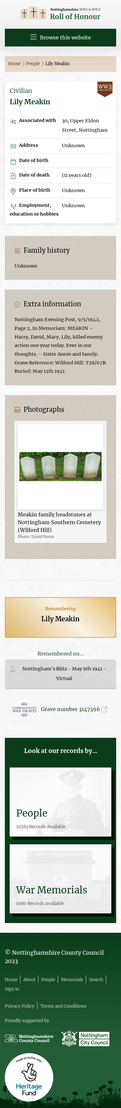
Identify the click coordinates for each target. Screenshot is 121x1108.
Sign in (12, 989)
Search (96, 979)
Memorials (72, 979)
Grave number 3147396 (71, 709)
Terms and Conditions (63, 1006)
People (33, 63)
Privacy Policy (20, 1006)
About (29, 979)
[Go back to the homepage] (60, 13)
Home (15, 63)
